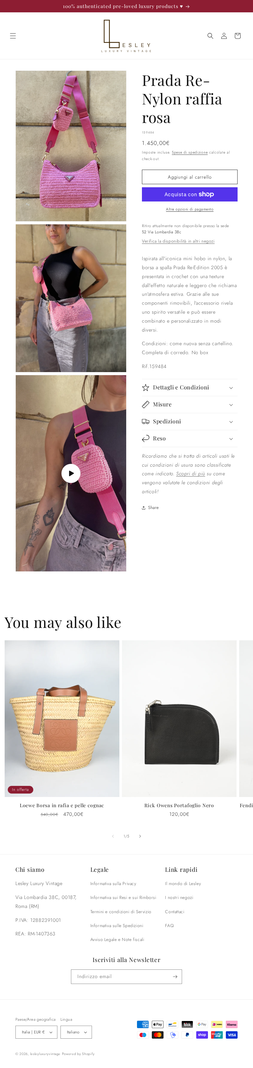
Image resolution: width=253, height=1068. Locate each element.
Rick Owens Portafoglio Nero (179, 805)
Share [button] (153, 507)
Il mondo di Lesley (183, 883)
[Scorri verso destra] (140, 836)
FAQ (169, 925)
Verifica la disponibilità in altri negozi (178, 241)
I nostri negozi (179, 897)
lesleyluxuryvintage (45, 1053)
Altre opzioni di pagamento (190, 209)
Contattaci (174, 912)
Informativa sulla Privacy (113, 883)
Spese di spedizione (190, 152)
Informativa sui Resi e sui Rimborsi (123, 897)
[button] (13, 36)
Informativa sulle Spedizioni (116, 925)
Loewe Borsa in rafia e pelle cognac (62, 805)
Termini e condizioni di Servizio (120, 912)
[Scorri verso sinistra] (113, 836)
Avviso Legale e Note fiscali (117, 939)
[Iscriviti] (175, 976)
